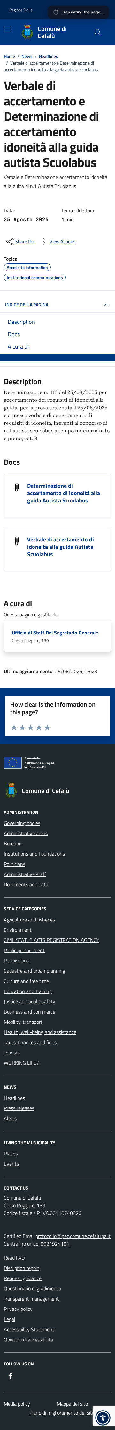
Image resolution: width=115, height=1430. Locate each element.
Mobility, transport (23, 1022)
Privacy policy (18, 1309)
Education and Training (28, 991)
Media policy (17, 1404)
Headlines (14, 1098)
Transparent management (31, 1298)
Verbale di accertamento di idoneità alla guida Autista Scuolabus (60, 547)
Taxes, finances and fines (30, 1042)
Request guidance (23, 1278)
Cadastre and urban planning (34, 971)
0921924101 (55, 1243)
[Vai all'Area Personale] (93, 10)
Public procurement (24, 950)
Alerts (10, 1118)
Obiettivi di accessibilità (28, 1339)
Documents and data (26, 884)
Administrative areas (26, 833)
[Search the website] (97, 32)
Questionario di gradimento (32, 1288)
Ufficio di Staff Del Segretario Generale (55, 632)
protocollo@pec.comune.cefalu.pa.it (73, 1236)
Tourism (12, 1052)
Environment (18, 930)
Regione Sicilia (21, 10)
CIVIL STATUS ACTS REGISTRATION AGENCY (51, 940)
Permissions (16, 960)
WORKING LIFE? (21, 1063)
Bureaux (12, 843)
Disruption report (21, 1268)
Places (11, 1153)
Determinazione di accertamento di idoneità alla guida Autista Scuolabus (63, 493)
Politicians (14, 864)
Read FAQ (14, 1258)
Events (11, 1164)
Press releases (19, 1108)
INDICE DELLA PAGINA (26, 304)
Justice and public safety (29, 1001)
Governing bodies (22, 823)
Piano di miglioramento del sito (62, 1413)
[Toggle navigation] (8, 29)
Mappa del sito (72, 1404)
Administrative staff (25, 874)
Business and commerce (29, 1011)
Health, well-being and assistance (40, 1032)
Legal (9, 1319)
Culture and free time (26, 981)
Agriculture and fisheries (29, 919)
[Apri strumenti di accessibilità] (103, 1418)
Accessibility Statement (29, 1329)
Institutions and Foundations (34, 854)
